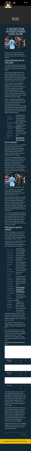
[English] (24, 2)
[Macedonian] (26, 2)
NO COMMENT (23, 434)
